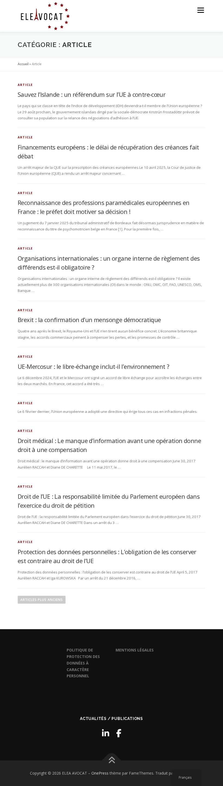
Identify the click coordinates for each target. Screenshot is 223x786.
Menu (200, 10)
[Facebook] (118, 733)
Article (25, 85)
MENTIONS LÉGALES (135, 650)
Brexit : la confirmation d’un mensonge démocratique (89, 320)
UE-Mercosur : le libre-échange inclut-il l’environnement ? (93, 366)
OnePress (100, 773)
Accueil (23, 64)
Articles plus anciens (41, 599)
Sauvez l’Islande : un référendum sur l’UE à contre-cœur (91, 94)
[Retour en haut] (111, 760)
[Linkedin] (105, 733)
